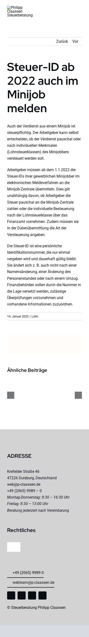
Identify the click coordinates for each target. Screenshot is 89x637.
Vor (75, 41)
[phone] (42, 595)
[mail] (32, 595)
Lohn (35, 316)
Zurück (62, 41)
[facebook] (11, 595)
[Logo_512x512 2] (20, 7)
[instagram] (22, 595)
